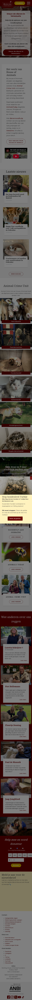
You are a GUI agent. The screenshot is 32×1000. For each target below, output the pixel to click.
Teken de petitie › (15, 518)
